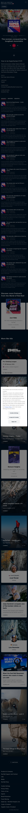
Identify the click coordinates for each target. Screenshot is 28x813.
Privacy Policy (8, 407)
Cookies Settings (14, 413)
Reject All (14, 421)
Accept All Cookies (14, 417)
